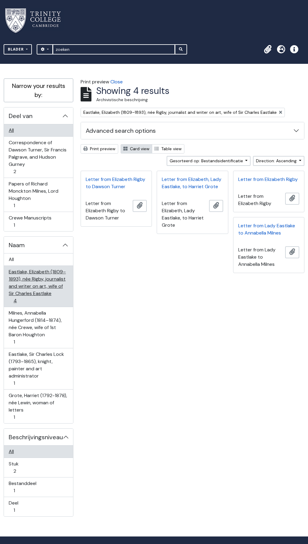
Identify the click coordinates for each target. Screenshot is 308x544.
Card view (139, 148)
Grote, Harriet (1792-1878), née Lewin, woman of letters (37, 406)
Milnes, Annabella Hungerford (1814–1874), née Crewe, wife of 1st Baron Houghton (35, 327)
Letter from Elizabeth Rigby (268, 179)
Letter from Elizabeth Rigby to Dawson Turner (115, 183)
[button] (267, 49)
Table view (171, 148)
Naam (17, 245)
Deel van (20, 116)
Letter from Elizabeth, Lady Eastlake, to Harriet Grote (191, 183)
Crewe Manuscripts (29, 221)
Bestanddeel (22, 487)
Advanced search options (121, 131)
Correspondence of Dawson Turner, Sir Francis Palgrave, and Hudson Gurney (37, 157)
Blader (16, 49)
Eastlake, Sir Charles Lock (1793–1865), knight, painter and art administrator (36, 368)
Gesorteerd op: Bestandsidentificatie (207, 160)
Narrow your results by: (38, 90)
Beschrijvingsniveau (36, 437)
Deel (18, 506)
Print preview (102, 148)
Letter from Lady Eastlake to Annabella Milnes (266, 229)
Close (116, 82)
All (11, 130)
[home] (36, 20)
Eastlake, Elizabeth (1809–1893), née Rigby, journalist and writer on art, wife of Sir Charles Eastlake (37, 286)
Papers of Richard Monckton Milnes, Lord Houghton (33, 194)
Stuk (18, 467)
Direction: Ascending (277, 160)
